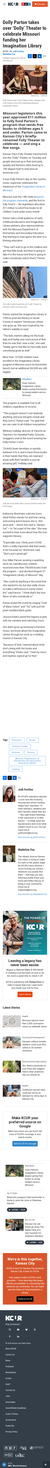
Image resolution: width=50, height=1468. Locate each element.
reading (15, 769)
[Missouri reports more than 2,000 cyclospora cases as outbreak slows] (12, 1021)
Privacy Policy (12, 1432)
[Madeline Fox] (9, 853)
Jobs (8, 1396)
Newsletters (11, 1372)
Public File (10, 1426)
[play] (4, 1464)
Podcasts (10, 1367)
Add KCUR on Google (25, 1143)
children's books (20, 746)
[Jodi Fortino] (9, 793)
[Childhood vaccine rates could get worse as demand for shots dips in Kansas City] (12, 1091)
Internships (10, 1402)
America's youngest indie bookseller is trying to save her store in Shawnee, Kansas (25, 1200)
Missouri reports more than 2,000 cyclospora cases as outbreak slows (34, 1023)
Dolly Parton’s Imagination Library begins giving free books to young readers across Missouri (34, 389)
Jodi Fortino (18, 51)
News (8, 1361)
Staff (8, 1384)
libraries (16, 752)
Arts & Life (30, 1220)
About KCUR (11, 1349)
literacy (31, 752)
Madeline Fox (9, 54)
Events (9, 1378)
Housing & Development (33, 1037)
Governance (11, 1420)
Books (33, 740)
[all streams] (46, 1464)
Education (27, 379)
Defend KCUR (25, 1298)
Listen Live (10, 1355)
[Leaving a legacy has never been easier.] (25, 933)
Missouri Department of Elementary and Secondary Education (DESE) (27, 760)
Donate (41, 4)
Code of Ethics (12, 1414)
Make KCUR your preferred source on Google (25, 1122)
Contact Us (10, 1390)
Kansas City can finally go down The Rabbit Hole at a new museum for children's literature (34, 1230)
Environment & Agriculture (34, 1062)
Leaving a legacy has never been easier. (25, 963)
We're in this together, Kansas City (25, 1261)
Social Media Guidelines (16, 1408)
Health (25, 1016)
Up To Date (12, 1193)
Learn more (25, 994)
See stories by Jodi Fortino (31, 837)
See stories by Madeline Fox (32, 894)
